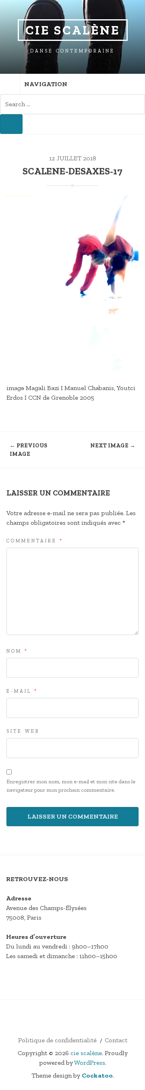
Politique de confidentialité (57, 1040)
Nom (17, 651)
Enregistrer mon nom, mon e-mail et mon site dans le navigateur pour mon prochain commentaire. (70, 785)
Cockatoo (97, 1075)
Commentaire (34, 541)
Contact (116, 1040)
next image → (112, 445)
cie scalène (72, 30)
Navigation (45, 84)
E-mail (22, 691)
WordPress (89, 1062)
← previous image (28, 449)
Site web (22, 731)
